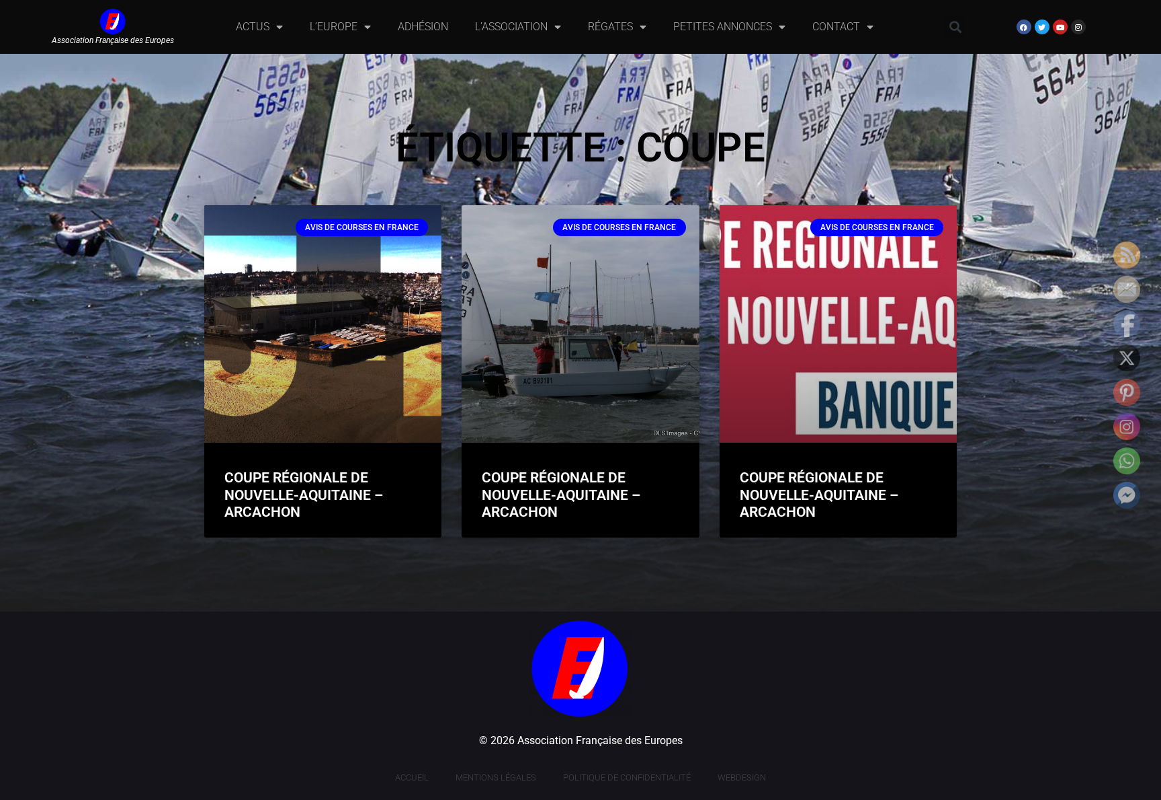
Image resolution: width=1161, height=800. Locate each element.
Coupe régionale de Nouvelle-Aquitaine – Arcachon (303, 494)
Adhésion (423, 26)
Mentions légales (496, 777)
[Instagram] (1078, 27)
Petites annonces (722, 26)
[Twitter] (1042, 27)
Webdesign (742, 777)
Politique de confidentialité (627, 777)
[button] (955, 27)
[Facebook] (1024, 27)
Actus (252, 26)
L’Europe (333, 26)
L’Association (511, 26)
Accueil (412, 777)
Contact (836, 26)
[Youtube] (1060, 27)
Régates (610, 26)
